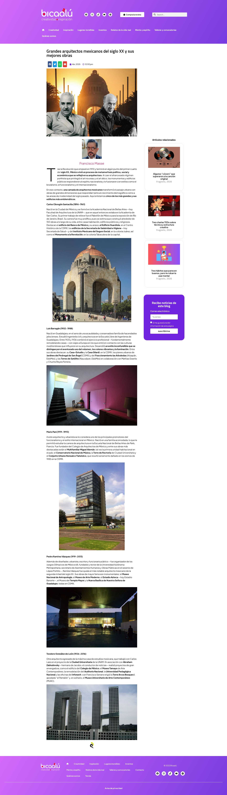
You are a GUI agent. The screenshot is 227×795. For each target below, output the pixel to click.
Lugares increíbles (86, 29)
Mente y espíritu (142, 29)
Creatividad (54, 29)
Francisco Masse (91, 163)
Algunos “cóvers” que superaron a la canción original (164, 176)
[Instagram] (92, 14)
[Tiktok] (98, 14)
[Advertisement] (164, 93)
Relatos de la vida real (121, 29)
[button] (50, 64)
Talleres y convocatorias (165, 29)
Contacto (139, 770)
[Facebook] (86, 14)
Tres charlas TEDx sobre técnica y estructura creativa (164, 225)
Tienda (88, 776)
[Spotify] (110, 14)
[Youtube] (104, 14)
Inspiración (68, 29)
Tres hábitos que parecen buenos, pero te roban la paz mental (164, 273)
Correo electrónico (159, 311)
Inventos (103, 29)
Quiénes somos (49, 36)
